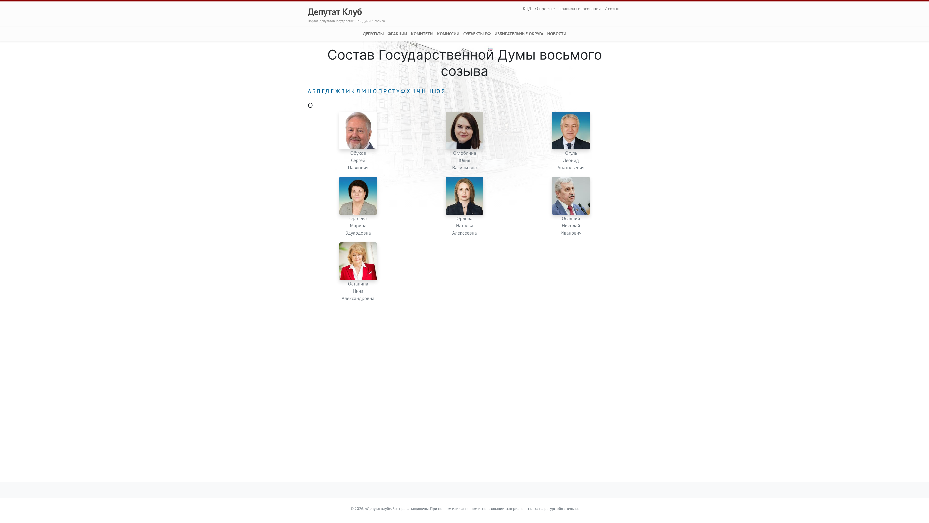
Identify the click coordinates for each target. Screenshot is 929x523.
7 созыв (612, 8)
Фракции (397, 34)
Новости (556, 34)
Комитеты (422, 34)
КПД (527, 8)
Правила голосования (580, 8)
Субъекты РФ (477, 34)
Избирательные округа (518, 34)
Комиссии (448, 34)
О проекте (545, 8)
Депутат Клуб (335, 11)
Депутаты (373, 34)
